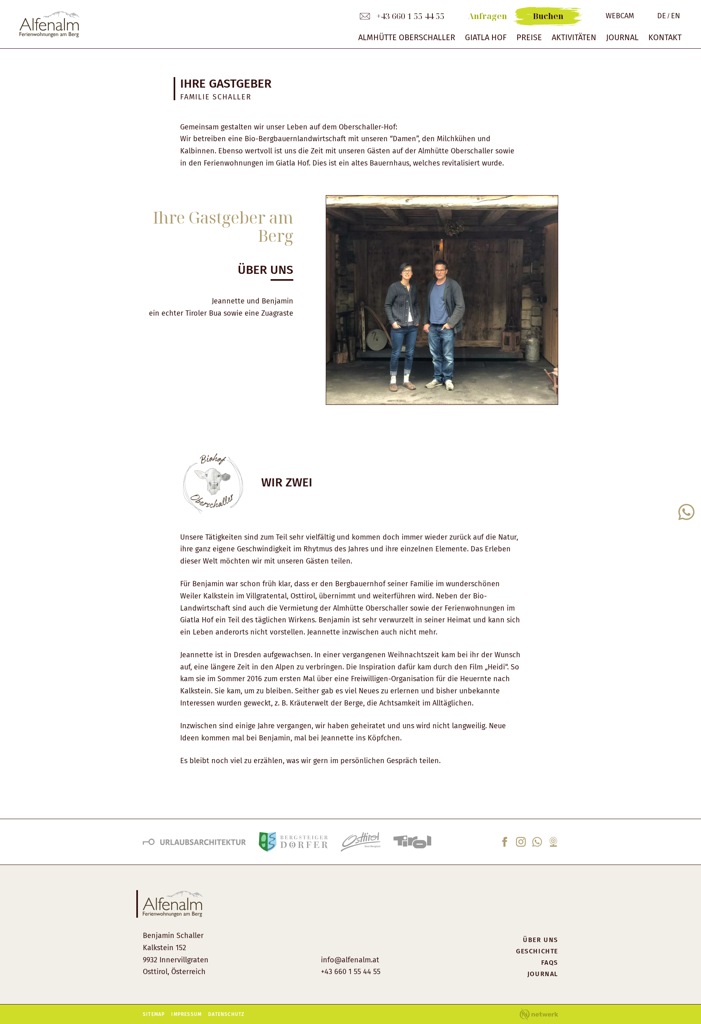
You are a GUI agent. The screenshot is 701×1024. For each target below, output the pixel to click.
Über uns (540, 940)
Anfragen (487, 16)
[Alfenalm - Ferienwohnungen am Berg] (179, 24)
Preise (529, 37)
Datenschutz (226, 1014)
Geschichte (537, 951)
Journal (622, 37)
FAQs (549, 962)
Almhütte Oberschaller (406, 37)
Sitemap (154, 1014)
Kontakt (665, 37)
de (661, 16)
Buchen (548, 16)
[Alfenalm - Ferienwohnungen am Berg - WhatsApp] (537, 844)
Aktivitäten (574, 37)
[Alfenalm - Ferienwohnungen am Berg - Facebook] (505, 844)
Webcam (620, 16)
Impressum (186, 1014)
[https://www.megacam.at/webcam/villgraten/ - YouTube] (553, 844)
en (675, 16)
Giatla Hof (486, 37)
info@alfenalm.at (350, 959)
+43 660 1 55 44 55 (410, 16)
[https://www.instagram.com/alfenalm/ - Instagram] (521, 844)
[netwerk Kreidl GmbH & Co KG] (539, 1014)
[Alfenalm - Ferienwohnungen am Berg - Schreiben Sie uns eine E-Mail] (365, 16)
